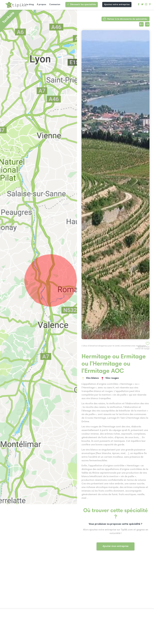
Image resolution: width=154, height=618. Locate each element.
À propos (41, 4)
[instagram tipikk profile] (146, 5)
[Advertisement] (115, 582)
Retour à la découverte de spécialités (127, 19)
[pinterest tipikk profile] (150, 5)
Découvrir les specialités (83, 4)
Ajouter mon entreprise (115, 546)
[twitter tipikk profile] (142, 5)
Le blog (30, 4)
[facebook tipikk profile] (138, 5)
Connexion (54, 4)
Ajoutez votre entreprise (117, 4)
